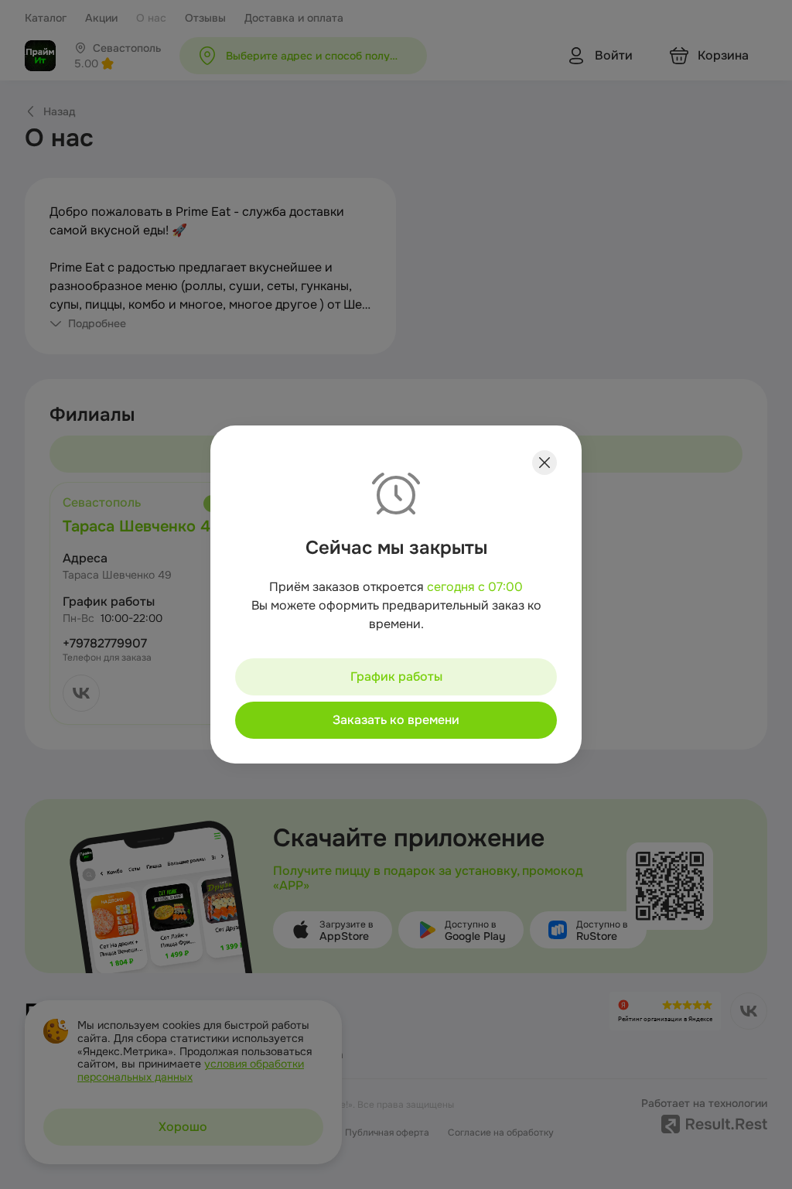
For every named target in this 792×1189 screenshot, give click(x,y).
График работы (396, 676)
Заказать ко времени (396, 720)
